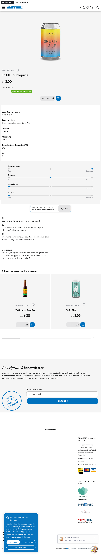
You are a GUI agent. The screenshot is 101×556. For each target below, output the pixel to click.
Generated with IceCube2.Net (88, 548)
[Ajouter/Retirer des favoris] (17, 70)
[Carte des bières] (80, 7)
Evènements (22, 2)
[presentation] (93, 337)
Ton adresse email (34, 389)
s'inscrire (63, 401)
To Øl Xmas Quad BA (25, 310)
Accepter (13, 542)
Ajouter (64, 208)
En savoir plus (20, 547)
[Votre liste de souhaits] (87, 7)
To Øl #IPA (71, 310)
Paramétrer (28, 542)
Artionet (73, 548)
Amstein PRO (7, 2)
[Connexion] (84, 7)
